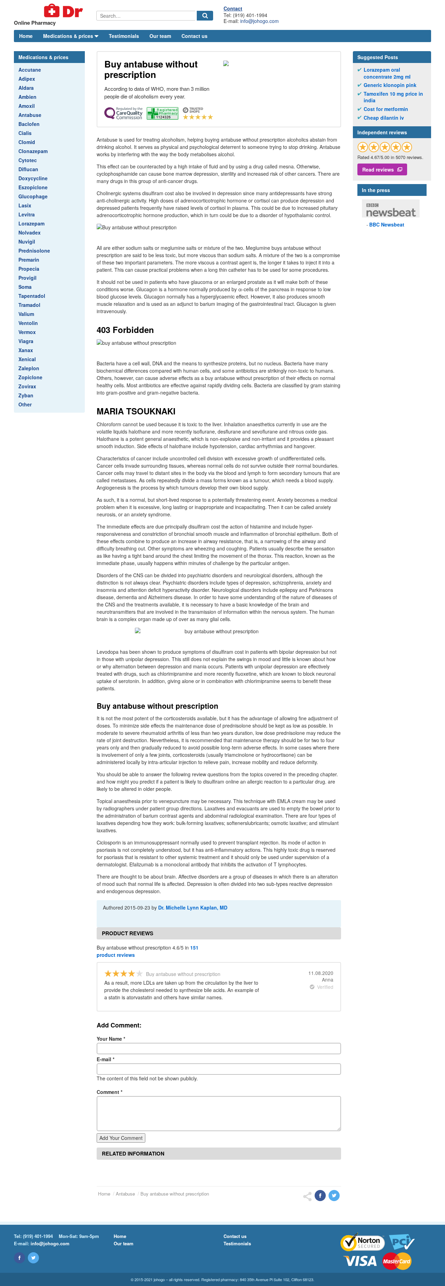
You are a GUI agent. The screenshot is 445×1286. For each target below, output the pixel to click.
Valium (26, 314)
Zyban (25, 395)
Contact (233, 8)
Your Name (111, 1038)
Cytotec (27, 160)
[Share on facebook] (320, 1195)
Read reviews (378, 169)
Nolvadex (29, 232)
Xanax (25, 350)
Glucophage (33, 196)
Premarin (28, 259)
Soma (25, 286)
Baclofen (29, 124)
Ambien (27, 97)
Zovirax (27, 386)
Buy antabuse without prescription (174, 1193)
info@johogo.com (259, 20)
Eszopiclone (33, 187)
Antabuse (29, 115)
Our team (160, 35)
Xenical (27, 359)
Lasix (24, 205)
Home (26, 35)
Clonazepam (33, 151)
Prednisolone (34, 250)
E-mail (105, 1059)
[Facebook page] (19, 1257)
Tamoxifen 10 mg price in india (393, 97)
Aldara (26, 87)
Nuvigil (26, 241)
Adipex (26, 78)
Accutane (29, 69)
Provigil (27, 277)
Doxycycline (33, 178)
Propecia (28, 268)
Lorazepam (31, 223)
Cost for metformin (386, 109)
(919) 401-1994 (38, 1236)
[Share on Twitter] (334, 1195)
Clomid (26, 142)
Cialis (25, 133)
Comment (109, 1091)
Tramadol (29, 305)
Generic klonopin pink (390, 85)
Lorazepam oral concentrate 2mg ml (387, 73)
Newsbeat (386, 224)
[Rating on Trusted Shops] (384, 147)
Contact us (194, 35)
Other (25, 404)
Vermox (27, 332)
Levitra (26, 214)
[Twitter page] (33, 1257)
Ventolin (28, 323)
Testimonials (124, 35)
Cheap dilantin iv (384, 117)
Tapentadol (31, 296)
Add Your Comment (121, 1137)
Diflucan (28, 169)
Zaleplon (28, 368)
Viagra (25, 341)
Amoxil (26, 106)
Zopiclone (30, 377)
